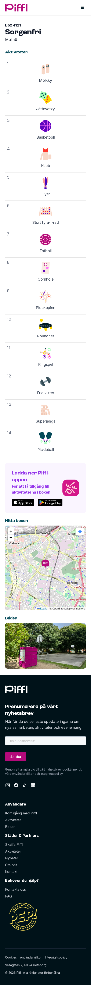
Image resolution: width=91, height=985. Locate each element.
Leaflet (44, 608)
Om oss (11, 865)
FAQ (8, 896)
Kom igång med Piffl (21, 813)
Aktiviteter (13, 820)
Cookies (11, 957)
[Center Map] (80, 531)
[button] (45, 567)
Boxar (10, 827)
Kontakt (11, 872)
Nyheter (11, 858)
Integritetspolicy (52, 773)
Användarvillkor (23, 773)
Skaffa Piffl (14, 844)
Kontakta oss (15, 889)
